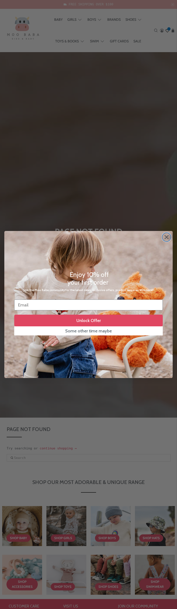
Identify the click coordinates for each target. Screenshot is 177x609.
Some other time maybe (88, 330)
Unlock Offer (88, 320)
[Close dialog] (166, 237)
